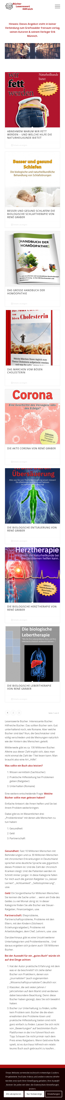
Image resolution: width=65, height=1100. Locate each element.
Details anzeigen (20, 145)
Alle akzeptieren (13, 1094)
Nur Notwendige (34, 1094)
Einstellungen (53, 1094)
